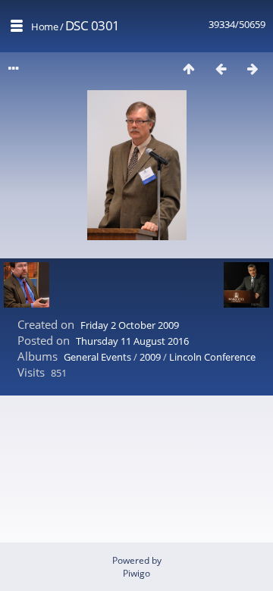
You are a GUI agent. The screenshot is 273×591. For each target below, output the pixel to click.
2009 (150, 357)
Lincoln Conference (212, 357)
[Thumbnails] (189, 68)
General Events (97, 357)
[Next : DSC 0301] (252, 68)
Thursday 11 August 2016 (132, 341)
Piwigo (136, 573)
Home (44, 26)
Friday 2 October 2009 (129, 325)
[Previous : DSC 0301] (221, 68)
